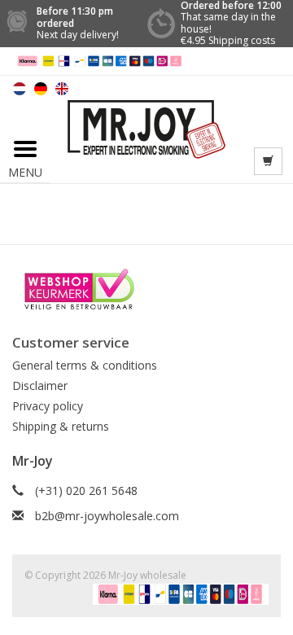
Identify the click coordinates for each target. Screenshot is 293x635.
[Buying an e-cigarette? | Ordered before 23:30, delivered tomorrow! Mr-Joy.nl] (146, 128)
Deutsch (40, 88)
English (61, 88)
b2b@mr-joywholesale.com (107, 515)
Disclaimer (40, 385)
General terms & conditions (84, 365)
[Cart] (268, 161)
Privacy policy (47, 406)
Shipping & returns (60, 426)
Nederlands (19, 88)
